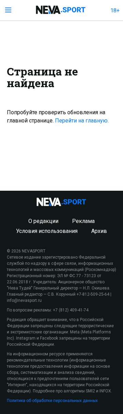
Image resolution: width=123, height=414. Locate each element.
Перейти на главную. (82, 120)
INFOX (105, 391)
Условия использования (47, 231)
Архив (99, 231)
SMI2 (90, 391)
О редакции (43, 221)
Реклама (83, 221)
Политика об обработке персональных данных (52, 400)
